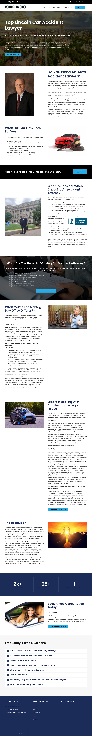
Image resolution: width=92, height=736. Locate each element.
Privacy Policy (30, 733)
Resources (37, 712)
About (35, 709)
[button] (46, 651)
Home (35, 706)
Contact (36, 719)
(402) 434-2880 (16, 2)
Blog (35, 716)
